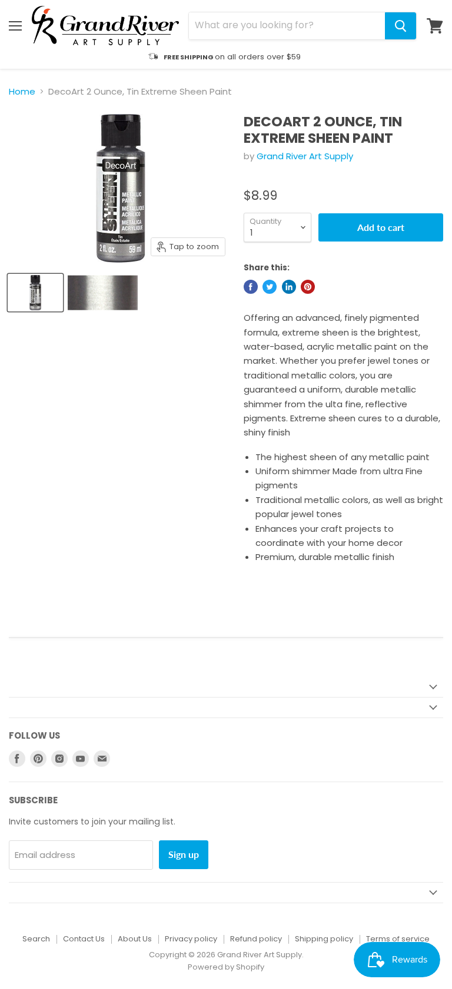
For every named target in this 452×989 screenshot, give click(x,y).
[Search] (400, 25)
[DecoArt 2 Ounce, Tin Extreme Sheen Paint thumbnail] (35, 292)
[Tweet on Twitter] (269, 287)
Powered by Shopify (226, 967)
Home (22, 91)
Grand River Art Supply (305, 156)
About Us (135, 938)
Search (36, 938)
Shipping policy (324, 938)
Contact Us (84, 938)
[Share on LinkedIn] (289, 287)
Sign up (183, 854)
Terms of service (398, 938)
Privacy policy (191, 938)
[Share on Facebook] (251, 287)
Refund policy (256, 938)
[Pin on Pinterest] (308, 287)
